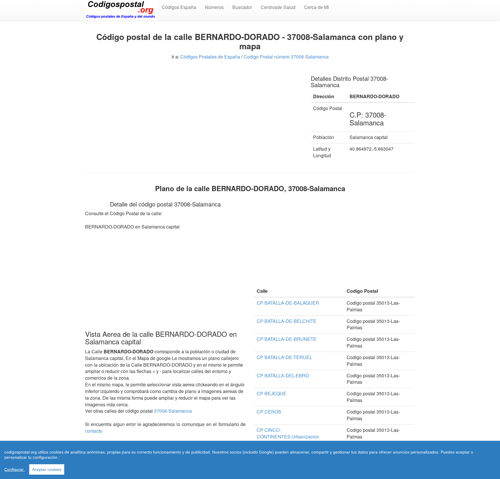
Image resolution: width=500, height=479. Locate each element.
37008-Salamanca (173, 410)
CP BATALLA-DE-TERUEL (284, 357)
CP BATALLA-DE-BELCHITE (287, 321)
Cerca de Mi (316, 7)
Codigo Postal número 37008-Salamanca (286, 56)
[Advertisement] (193, 110)
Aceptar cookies (46, 469)
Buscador (242, 7)
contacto (93, 430)
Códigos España (179, 7)
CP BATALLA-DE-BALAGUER (288, 302)
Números (214, 7)
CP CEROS (269, 411)
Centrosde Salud (278, 7)
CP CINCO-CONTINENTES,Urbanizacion (288, 433)
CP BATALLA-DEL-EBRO (283, 375)
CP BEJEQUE (271, 393)
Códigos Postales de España (210, 56)
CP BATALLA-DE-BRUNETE (287, 339)
